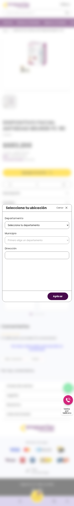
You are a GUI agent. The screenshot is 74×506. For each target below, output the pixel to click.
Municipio (11, 233)
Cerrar (59, 207)
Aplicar (58, 296)
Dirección (11, 248)
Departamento (14, 218)
